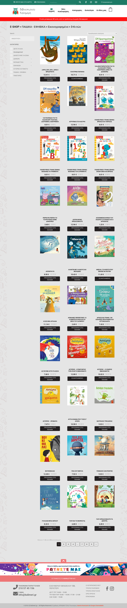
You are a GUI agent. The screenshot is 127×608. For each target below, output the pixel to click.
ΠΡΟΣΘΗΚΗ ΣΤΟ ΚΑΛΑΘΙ (50, 79)
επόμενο (96, 544)
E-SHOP (14, 26)
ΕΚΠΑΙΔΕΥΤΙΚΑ (18, 62)
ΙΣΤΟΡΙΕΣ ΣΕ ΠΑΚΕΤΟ (20, 69)
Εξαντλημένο (77, 78)
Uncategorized (18, 52)
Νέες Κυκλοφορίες (63, 10)
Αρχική (51, 11)
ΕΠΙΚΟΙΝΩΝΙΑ (40, 2)
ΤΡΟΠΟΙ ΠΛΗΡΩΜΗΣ (92, 588)
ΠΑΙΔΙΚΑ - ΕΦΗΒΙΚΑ (33, 26)
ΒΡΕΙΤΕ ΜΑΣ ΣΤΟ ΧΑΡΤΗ (23, 2)
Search (12, 33)
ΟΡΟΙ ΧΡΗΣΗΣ (90, 594)
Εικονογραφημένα (58, 26)
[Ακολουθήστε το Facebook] (107, 589)
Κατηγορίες (77, 10)
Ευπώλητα (89, 10)
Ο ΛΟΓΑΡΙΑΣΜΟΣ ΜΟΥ (93, 585)
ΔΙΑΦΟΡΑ (16, 59)
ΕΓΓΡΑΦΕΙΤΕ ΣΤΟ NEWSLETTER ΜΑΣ (64, 578)
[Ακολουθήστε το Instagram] (112, 589)
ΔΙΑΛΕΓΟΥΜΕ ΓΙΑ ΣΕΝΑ (21, 55)
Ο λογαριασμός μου (106, 2)
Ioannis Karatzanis (83, 605)
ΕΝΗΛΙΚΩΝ (17, 65)
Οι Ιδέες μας (101, 10)
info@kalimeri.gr (28, 594)
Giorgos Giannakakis (96, 605)
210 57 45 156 (26, 588)
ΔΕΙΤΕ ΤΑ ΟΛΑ (18, 49)
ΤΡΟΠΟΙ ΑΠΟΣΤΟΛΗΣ (93, 591)
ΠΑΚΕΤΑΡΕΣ (17, 75)
